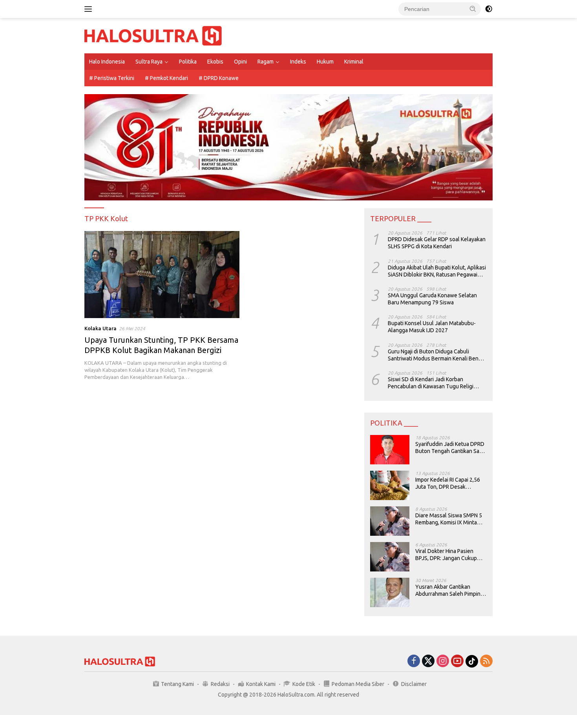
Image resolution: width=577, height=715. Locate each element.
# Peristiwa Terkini (111, 78)
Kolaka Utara (100, 328)
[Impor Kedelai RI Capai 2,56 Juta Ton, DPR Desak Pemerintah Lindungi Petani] (389, 485)
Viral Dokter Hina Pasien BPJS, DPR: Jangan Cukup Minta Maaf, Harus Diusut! (446, 555)
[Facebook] (413, 661)
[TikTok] (472, 661)
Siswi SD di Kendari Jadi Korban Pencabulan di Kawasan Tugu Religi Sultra (430, 383)
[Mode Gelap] (489, 9)
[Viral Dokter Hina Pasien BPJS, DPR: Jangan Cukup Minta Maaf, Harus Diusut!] (389, 556)
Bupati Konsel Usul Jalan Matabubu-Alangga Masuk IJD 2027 (432, 326)
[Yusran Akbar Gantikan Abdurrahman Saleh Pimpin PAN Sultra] (389, 592)
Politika (188, 61)
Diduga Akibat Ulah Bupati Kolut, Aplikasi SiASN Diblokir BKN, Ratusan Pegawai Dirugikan (437, 271)
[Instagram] (442, 661)
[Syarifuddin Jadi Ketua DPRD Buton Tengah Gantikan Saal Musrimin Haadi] (389, 449)
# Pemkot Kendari (166, 78)
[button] (473, 8)
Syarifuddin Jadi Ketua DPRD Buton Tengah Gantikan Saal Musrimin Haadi (449, 448)
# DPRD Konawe (219, 78)
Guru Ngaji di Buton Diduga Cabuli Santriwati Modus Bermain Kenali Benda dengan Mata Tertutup (436, 355)
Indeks (298, 61)
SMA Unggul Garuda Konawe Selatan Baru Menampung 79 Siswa (432, 299)
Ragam (265, 61)
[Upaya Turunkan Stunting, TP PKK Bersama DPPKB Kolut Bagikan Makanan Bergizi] (161, 274)
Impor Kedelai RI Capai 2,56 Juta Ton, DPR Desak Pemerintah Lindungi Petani (448, 483)
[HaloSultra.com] (153, 35)
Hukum (325, 61)
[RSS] (486, 661)
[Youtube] (457, 661)
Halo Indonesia (107, 61)
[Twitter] (428, 661)
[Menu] (89, 9)
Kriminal (353, 61)
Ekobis (215, 61)
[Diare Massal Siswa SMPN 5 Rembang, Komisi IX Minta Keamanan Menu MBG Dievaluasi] (389, 521)
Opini (240, 61)
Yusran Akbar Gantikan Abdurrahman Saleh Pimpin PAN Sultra (447, 590)
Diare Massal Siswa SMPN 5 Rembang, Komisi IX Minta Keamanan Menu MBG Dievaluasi (448, 519)
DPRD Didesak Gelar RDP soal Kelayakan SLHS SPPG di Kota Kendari (437, 242)
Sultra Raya (149, 61)
